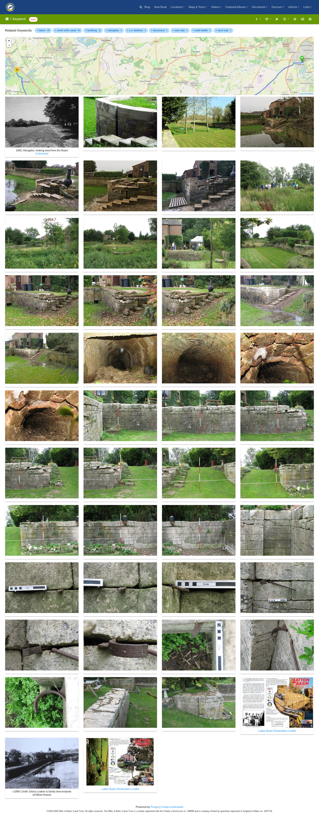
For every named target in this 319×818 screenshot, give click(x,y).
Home (7, 18)
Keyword (19, 19)
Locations (176, 7)
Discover (277, 7)
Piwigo (155, 807)
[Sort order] (258, 19)
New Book (160, 7)
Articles (292, 7)
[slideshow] (277, 19)
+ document (159, 30)
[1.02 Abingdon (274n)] (302, 59)
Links (306, 7)
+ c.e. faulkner (136, 30)
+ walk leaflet (202, 30)
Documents (258, 7)
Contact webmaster (172, 807)
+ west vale (223, 30)
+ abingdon (114, 30)
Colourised (41, 153)
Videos (215, 7)
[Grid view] (302, 19)
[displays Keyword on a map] (295, 19)
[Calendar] (286, 19)
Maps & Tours (197, 7)
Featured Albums (235, 7)
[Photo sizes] (268, 19)
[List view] (310, 19)
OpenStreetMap (306, 93)
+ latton (43, 30)
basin (33, 19)
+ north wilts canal (67, 30)
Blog (147, 7)
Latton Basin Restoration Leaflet (277, 730)
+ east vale (180, 30)
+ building (93, 30)
